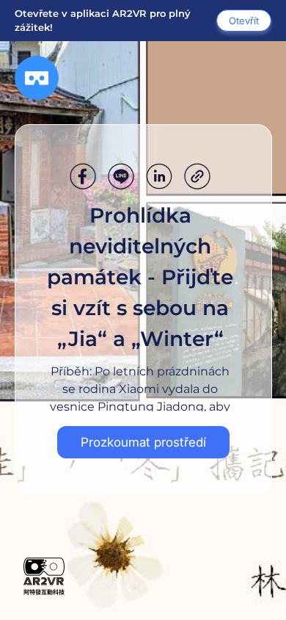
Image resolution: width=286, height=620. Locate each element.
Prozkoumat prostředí (143, 442)
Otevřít (244, 20)
